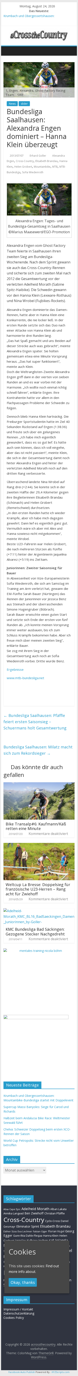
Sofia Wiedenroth (32, 172)
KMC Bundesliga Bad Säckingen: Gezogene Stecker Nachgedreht (35, 932)
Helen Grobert (23, 166)
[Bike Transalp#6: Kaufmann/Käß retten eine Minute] (39, 784)
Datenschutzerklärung (18, 1313)
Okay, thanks (23, 1282)
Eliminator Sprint (27, 1226)
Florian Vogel (56, 1231)
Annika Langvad (13, 1213)
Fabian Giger (40, 1231)
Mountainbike (42, 166)
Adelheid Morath (35, 1208)
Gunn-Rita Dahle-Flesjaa (27, 1235)
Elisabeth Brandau (46, 161)
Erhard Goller (38, 155)
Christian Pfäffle (54, 1213)
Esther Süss (10, 1231)
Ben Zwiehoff (34, 1213)
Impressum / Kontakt (18, 1309)
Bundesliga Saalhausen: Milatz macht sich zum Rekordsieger (38, 750)
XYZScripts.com (61, 1372)
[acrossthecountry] (39, 30)
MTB (55, 166)
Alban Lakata (58, 1209)
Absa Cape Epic (12, 1209)
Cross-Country (25, 161)
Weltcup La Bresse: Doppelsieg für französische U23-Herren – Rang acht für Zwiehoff (38, 889)
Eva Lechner (25, 1231)
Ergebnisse (15, 669)
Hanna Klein (50, 1235)
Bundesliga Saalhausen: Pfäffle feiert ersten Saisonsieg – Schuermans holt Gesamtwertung (35, 722)
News (12, 103)
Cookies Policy (13, 1318)
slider (24, 103)
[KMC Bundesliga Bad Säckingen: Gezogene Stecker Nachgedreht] (39, 910)
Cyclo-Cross (52, 1221)
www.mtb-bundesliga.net (25, 678)
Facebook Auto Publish (21, 1372)
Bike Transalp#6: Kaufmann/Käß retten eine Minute (36, 826)
